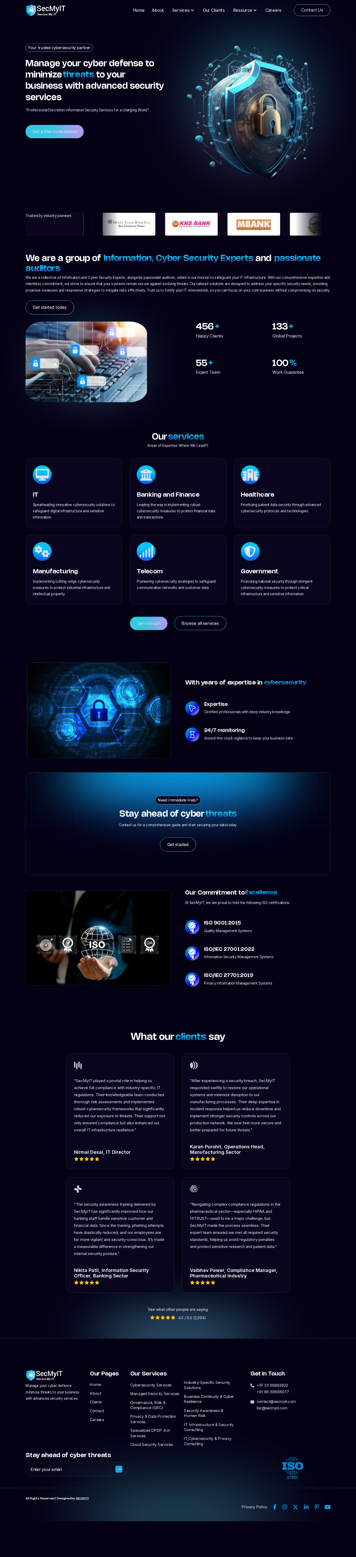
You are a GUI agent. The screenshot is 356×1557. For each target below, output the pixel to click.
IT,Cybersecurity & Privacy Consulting (207, 1441)
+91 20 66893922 (272, 1385)
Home (139, 10)
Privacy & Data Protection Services (153, 1419)
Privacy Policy (254, 1507)
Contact (97, 1410)
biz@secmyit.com (272, 1407)
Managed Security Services (154, 1393)
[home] (46, 10)
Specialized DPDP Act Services (149, 1433)
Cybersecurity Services (150, 1385)
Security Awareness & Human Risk (203, 1413)
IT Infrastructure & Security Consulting (209, 1427)
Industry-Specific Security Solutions (207, 1385)
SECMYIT (82, 1498)
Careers (273, 10)
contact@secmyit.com (276, 1401)
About (158, 10)
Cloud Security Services (151, 1444)
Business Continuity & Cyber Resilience (209, 1399)
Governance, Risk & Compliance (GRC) (147, 1405)
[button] (183, 10)
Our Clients (214, 10)
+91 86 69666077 (273, 1391)
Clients (96, 1401)
